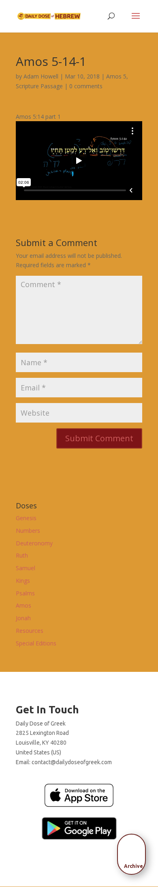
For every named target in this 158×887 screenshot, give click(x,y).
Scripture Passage (39, 86)
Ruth (22, 555)
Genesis (26, 518)
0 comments (85, 86)
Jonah (23, 618)
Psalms (25, 593)
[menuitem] (134, 851)
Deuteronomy (34, 543)
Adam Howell (40, 76)
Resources (29, 630)
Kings (23, 580)
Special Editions (36, 643)
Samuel (25, 568)
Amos (23, 605)
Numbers (28, 530)
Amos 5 (116, 76)
